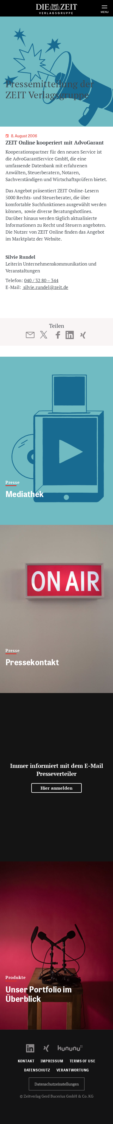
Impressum (52, 1061)
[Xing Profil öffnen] (49, 1047)
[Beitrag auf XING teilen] (83, 335)
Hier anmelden (57, 788)
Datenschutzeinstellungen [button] (57, 1084)
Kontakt (26, 1061)
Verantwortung (72, 1070)
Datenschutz (37, 1070)
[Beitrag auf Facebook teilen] (58, 335)
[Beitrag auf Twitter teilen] (43, 335)
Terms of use (82, 1061)
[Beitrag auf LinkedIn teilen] (70, 335)
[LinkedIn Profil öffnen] (33, 1047)
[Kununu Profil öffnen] (73, 1047)
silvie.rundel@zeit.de (45, 287)
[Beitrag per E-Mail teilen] (30, 335)
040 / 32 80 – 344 (41, 280)
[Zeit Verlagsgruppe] (56, 8)
